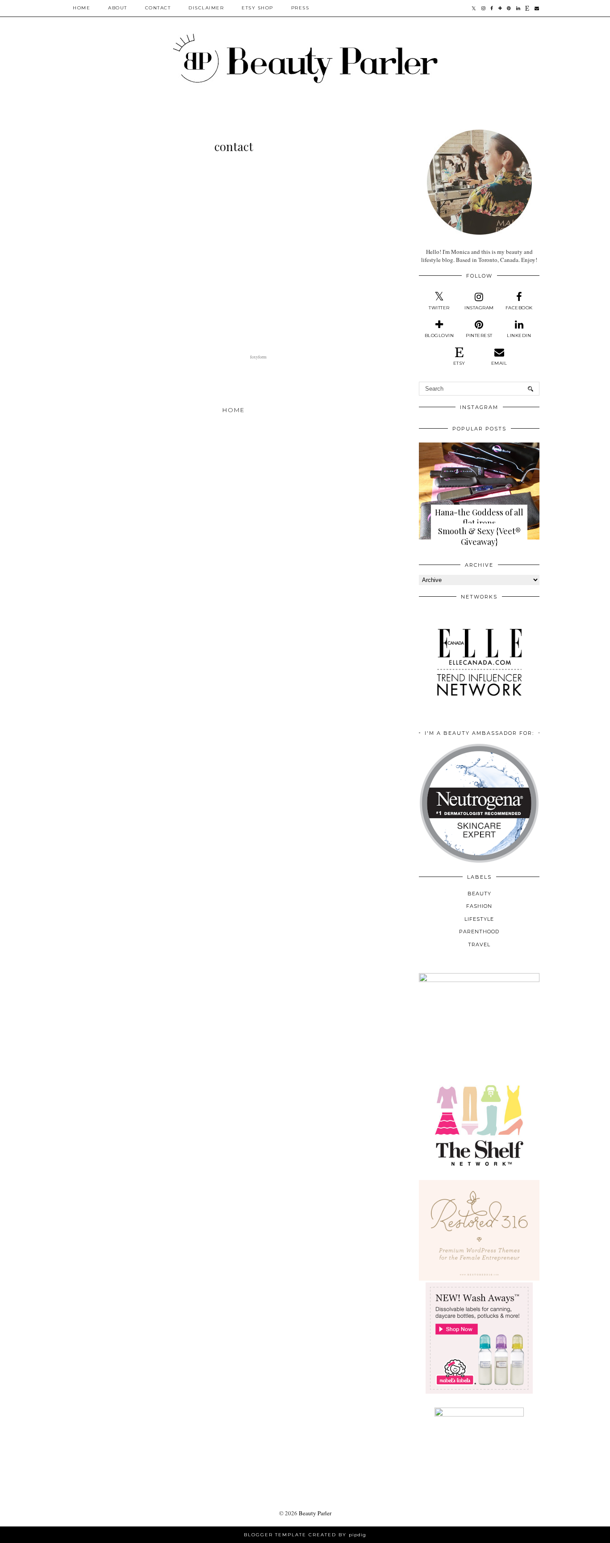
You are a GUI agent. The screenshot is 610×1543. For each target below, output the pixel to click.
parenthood (479, 931)
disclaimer (206, 8)
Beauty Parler (315, 1513)
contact (158, 8)
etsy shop (257, 8)
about (117, 8)
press (300, 8)
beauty (479, 893)
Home (81, 8)
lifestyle (479, 919)
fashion (479, 906)
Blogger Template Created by (305, 1535)
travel (479, 944)
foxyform (258, 357)
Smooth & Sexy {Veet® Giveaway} (479, 536)
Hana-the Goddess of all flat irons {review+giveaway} (479, 523)
